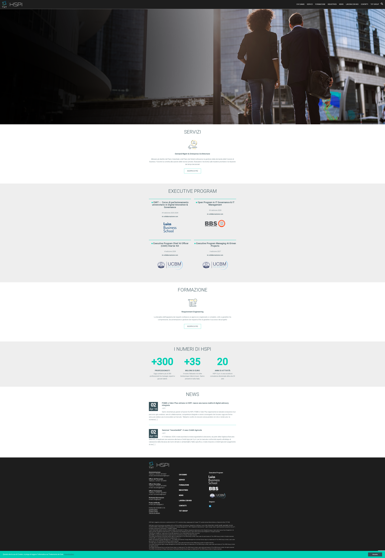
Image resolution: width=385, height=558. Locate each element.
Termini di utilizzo (154, 513)
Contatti (364, 4)
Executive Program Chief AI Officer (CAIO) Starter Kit (170, 244)
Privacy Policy (153, 511)
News (341, 4)
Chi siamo (300, 4)
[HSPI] (12, 4)
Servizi (310, 4)
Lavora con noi (352, 4)
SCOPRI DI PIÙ (192, 171)
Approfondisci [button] (69, 554)
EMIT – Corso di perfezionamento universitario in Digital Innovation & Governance (170, 205)
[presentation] (144, 159)
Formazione (320, 4)
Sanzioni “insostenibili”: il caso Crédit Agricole (182, 430)
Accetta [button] (375, 554)
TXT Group (375, 4)
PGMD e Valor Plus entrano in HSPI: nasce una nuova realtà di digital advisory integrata (195, 404)
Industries (332, 4)
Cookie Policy (153, 509)
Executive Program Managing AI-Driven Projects (216, 244)
